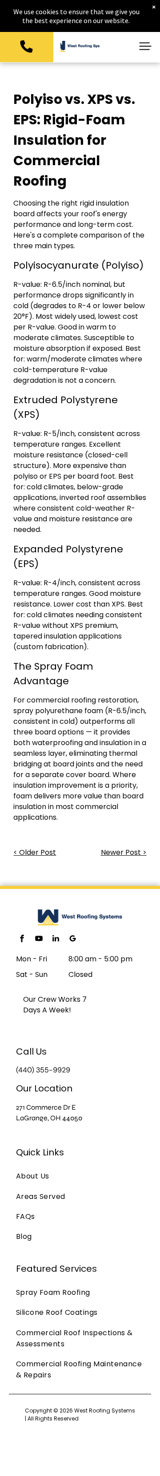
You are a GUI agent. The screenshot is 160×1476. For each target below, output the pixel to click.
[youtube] (38, 939)
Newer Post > (124, 852)
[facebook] (22, 939)
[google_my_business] (72, 939)
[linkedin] (55, 939)
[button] (145, 46)
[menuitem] (80, 1176)
